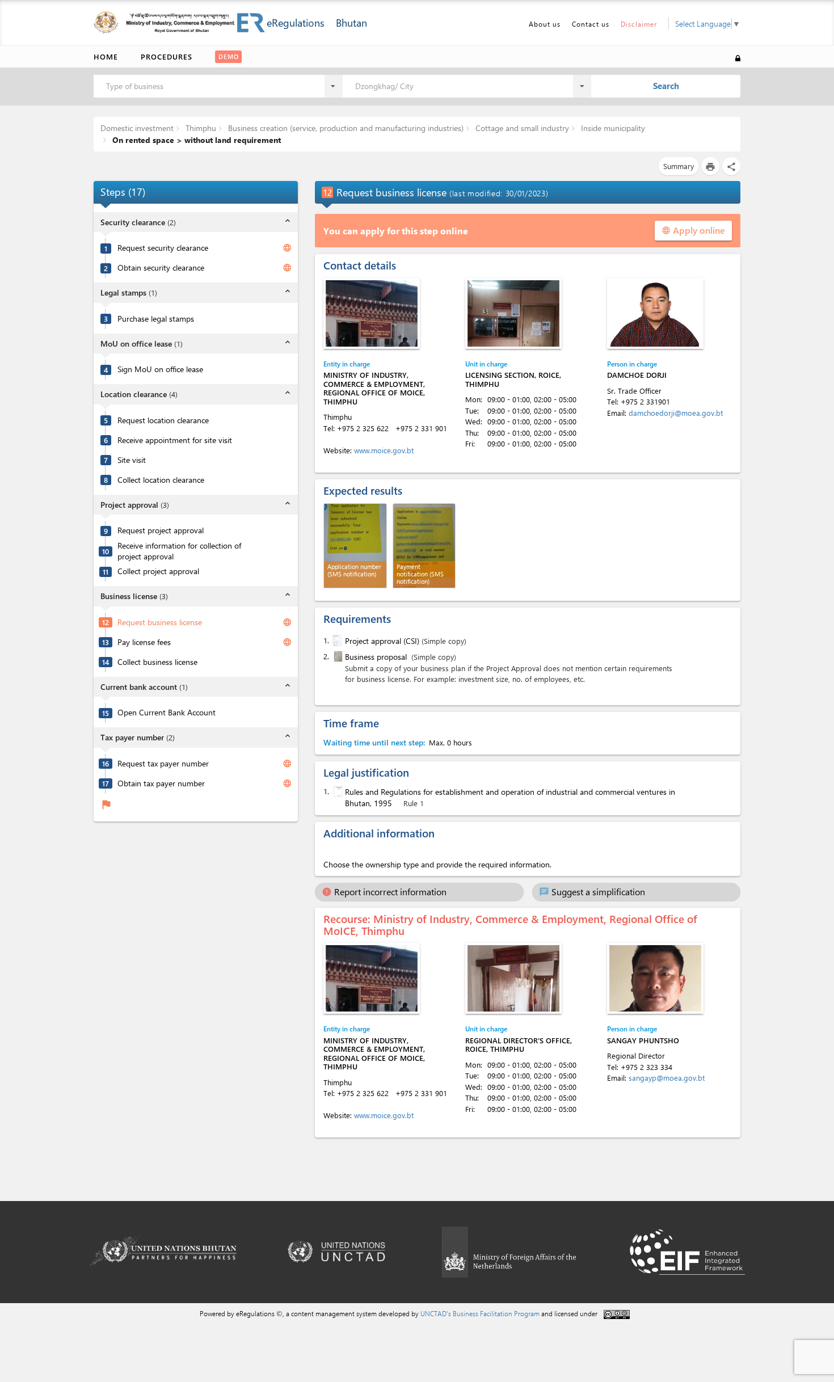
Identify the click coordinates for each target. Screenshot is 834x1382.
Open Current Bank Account (166, 712)
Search (666, 85)
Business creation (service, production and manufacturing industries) (345, 128)
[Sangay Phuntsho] (655, 978)
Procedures (166, 56)
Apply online (693, 230)
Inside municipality (612, 128)
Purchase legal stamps (155, 319)
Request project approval (160, 530)
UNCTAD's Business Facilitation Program (480, 1313)
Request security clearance (162, 248)
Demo (228, 56)
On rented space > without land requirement (195, 139)
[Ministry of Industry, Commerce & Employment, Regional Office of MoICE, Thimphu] (371, 313)
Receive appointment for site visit (174, 440)
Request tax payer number (163, 764)
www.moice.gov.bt (384, 450)
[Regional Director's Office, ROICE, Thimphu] (513, 978)
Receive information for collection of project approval (179, 551)
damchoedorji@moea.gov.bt (676, 413)
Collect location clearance (160, 480)
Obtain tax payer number (161, 783)
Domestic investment (137, 128)
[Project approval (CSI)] (336, 640)
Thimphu (199, 128)
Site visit (131, 460)
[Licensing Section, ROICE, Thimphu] (513, 313)
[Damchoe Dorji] (655, 313)
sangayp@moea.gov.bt (667, 1077)
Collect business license (157, 662)
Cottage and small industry (521, 128)
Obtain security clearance (160, 268)
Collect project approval (158, 571)
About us (545, 23)
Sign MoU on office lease (160, 369)
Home (106, 56)
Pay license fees (144, 642)
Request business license (159, 622)
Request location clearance (163, 420)
